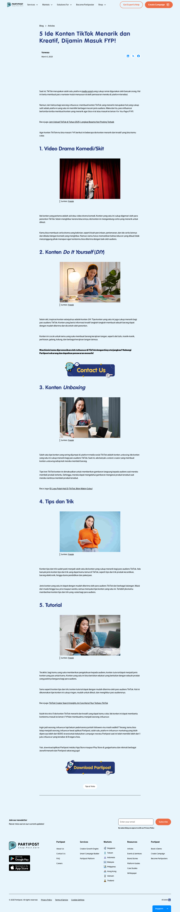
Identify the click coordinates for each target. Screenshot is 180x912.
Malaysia (110, 862)
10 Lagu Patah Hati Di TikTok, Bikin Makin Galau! (71, 489)
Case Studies (132, 868)
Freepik (71, 201)
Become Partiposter (85, 5)
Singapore (111, 848)
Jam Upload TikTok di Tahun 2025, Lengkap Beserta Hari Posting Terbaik (81, 122)
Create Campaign (158, 854)
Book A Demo (156, 849)
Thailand (110, 880)
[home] (15, 5)
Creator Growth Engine (89, 849)
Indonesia (111, 857)
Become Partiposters (159, 858)
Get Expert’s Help (131, 5)
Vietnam (110, 876)
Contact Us (60, 854)
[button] (32, 5)
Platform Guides (133, 863)
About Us (60, 849)
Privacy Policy (46, 900)
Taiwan (110, 853)
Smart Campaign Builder (89, 854)
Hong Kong (111, 871)
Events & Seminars (134, 854)
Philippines (111, 867)
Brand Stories (132, 858)
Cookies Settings (77, 900)
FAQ (58, 858)
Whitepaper (132, 873)
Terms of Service (61, 900)
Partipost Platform (87, 858)
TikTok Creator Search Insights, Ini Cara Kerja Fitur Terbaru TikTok (78, 703)
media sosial (87, 91)
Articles (130, 849)
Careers (59, 863)
